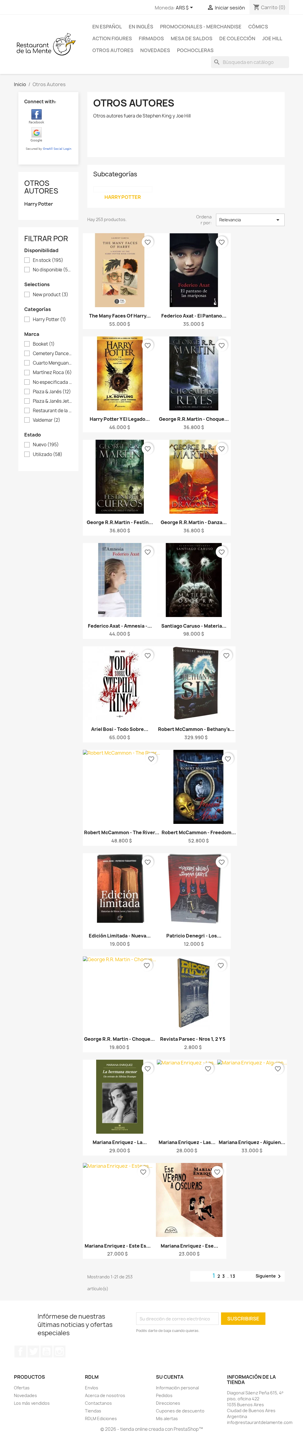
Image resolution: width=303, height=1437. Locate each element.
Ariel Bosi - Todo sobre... (119, 729)
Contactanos (98, 1403)
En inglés (141, 26)
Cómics (258, 26)
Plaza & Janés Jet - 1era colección (52, 401)
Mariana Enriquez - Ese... (189, 1246)
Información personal (177, 1388)
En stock (48, 260)
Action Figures (112, 38)
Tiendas (93, 1411)
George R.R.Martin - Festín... (120, 522)
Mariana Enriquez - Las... (187, 1142)
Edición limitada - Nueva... (120, 935)
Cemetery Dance (52, 354)
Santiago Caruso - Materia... (193, 626)
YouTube (46, 1351)
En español (107, 26)
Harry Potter (38, 204)
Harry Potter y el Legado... (120, 419)
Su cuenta (169, 1377)
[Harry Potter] (122, 189)
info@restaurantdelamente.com (259, 1422)
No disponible (52, 270)
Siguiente (269, 1276)
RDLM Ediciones (101, 1418)
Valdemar (46, 420)
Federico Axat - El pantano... (193, 315)
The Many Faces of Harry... (120, 315)
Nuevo (46, 445)
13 (233, 1276)
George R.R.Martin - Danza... (194, 522)
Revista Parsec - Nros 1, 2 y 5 (192, 1039)
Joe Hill (272, 38)
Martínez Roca (52, 373)
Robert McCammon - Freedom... (199, 832)
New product (50, 295)
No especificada (52, 382)
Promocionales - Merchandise (200, 26)
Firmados (151, 38)
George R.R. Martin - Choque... (119, 1039)
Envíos (91, 1388)
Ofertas (22, 1388)
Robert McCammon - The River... (121, 832)
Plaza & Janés (52, 392)
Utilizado (47, 454)
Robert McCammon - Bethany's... (196, 729)
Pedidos (164, 1395)
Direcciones (168, 1403)
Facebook (20, 1351)
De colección (237, 38)
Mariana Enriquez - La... (120, 1142)
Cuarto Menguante (52, 363)
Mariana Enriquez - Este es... (118, 1246)
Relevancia (250, 219)
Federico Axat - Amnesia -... (120, 626)
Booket (44, 344)
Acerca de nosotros (105, 1395)
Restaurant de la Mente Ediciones (52, 411)
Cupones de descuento (180, 1411)
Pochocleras (195, 50)
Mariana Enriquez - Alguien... (252, 1142)
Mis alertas (167, 1418)
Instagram (59, 1351)
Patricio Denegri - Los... (193, 935)
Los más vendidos (32, 1403)
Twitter (33, 1351)
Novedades (155, 50)
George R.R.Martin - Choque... (194, 419)
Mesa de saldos (191, 38)
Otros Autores (112, 50)
